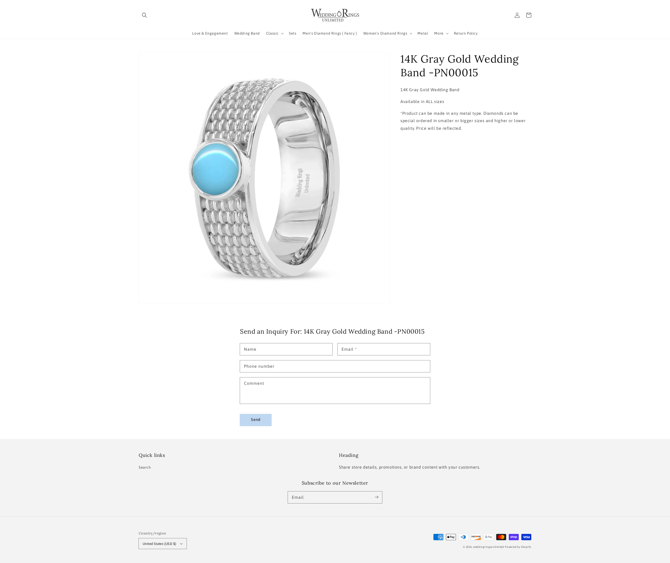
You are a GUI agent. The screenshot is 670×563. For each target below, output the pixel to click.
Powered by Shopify (518, 546)
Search (145, 467)
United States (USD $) (159, 544)
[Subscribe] (376, 497)
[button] (144, 15)
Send (255, 419)
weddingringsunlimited (488, 546)
